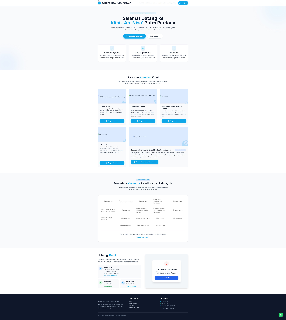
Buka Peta (167, 278)
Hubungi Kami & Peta (134, 307)
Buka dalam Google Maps (110, 275)
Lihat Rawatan (154, 36)
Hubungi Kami (171, 3)
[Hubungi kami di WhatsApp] (281, 315)
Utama (142, 3)
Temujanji (184, 3)
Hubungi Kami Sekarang (135, 36)
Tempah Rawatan (113, 121)
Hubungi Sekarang (131, 286)
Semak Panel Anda (142, 237)
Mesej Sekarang (108, 286)
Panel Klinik (162, 3)
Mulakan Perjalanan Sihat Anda (145, 162)
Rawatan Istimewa (151, 3)
